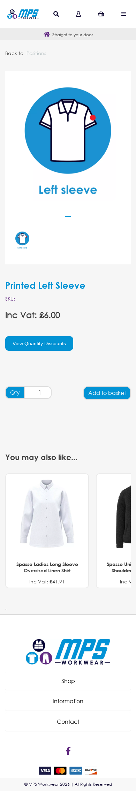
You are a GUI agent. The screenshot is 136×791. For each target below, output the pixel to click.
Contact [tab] (68, 721)
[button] (68, 681)
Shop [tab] (68, 680)
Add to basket (107, 392)
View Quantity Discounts (39, 343)
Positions (36, 53)
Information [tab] (68, 701)
